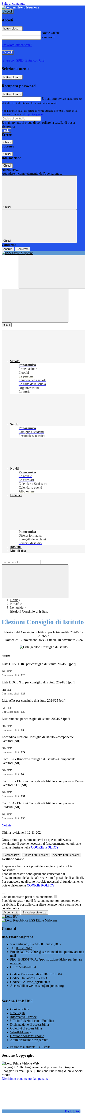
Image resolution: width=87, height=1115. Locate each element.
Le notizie (16, 607)
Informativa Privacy (23, 1017)
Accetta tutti (66, 855)
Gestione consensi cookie (27, 1036)
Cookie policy (19, 1009)
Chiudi (7, 142)
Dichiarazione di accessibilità (29, 1024)
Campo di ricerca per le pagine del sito (27, 558)
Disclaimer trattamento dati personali (26, 1078)
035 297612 (24, 948)
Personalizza (11, 855)
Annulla (7, 249)
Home (14, 600)
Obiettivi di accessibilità (26, 1028)
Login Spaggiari (33, 114)
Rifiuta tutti (36, 855)
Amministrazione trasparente (29, 1040)
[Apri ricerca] (52, 272)
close (6, 324)
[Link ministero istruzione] (20, 7)
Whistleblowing (20, 1032)
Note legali (17, 1013)
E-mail (46, 98)
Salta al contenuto (13, 3)
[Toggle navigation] (35, 306)
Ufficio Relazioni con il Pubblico (32, 1020)
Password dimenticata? (17, 45)
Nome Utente (51, 33)
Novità (14, 604)
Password (48, 37)
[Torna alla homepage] (43, 253)
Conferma (23, 249)
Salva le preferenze (34, 912)
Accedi (7, 11)
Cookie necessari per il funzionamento (27, 897)
